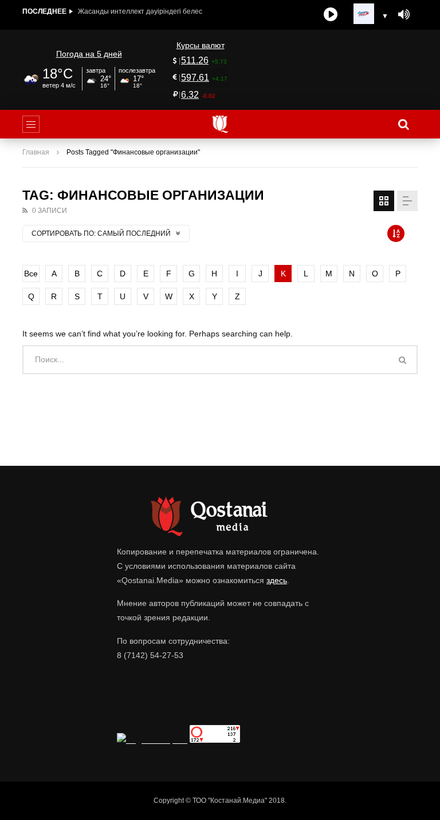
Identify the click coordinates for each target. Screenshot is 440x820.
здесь (276, 580)
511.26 (195, 60)
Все (31, 273)
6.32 (190, 95)
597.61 (195, 77)
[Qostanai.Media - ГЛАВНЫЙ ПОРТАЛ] (220, 124)
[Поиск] (403, 124)
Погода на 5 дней (89, 53)
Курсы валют (200, 45)
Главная (35, 152)
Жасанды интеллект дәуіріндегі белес (140, 11)
